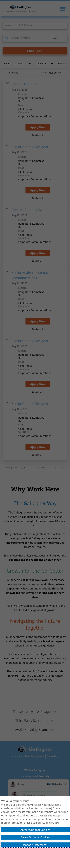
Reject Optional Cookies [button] (35, 837)
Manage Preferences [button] (35, 845)
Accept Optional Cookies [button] (35, 830)
